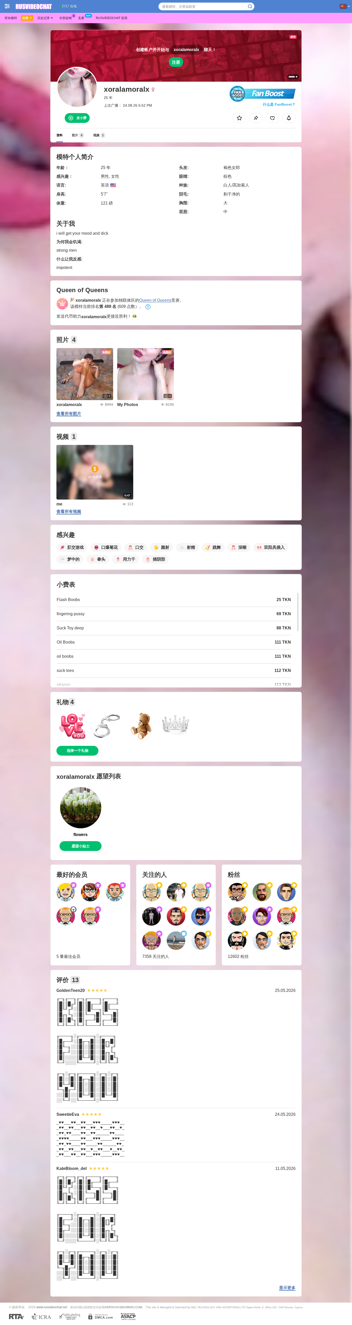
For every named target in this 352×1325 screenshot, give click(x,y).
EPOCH (112, 1307)
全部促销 (65, 18)
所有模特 (11, 18)
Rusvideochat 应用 (111, 18)
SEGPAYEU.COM (131, 1307)
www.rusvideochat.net (51, 1307)
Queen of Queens (155, 300)
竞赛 (81, 18)
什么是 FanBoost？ (279, 104)
